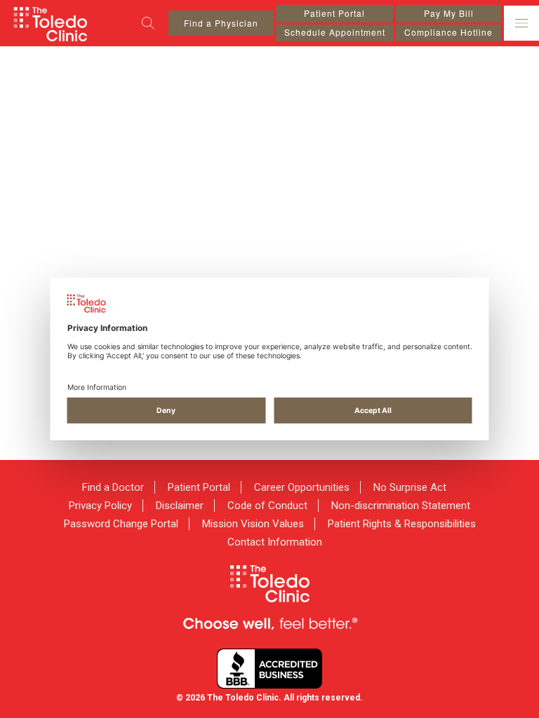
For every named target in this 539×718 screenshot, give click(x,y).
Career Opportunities (302, 487)
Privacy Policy (100, 505)
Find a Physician (221, 23)
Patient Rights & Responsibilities (402, 523)
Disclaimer (180, 505)
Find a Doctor (113, 487)
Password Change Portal (121, 523)
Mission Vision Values (253, 523)
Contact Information (274, 542)
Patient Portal (334, 13)
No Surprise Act (409, 487)
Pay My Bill (449, 13)
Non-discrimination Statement (400, 505)
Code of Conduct (267, 505)
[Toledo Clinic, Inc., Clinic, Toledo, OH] (269, 669)
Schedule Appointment (334, 32)
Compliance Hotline (448, 32)
